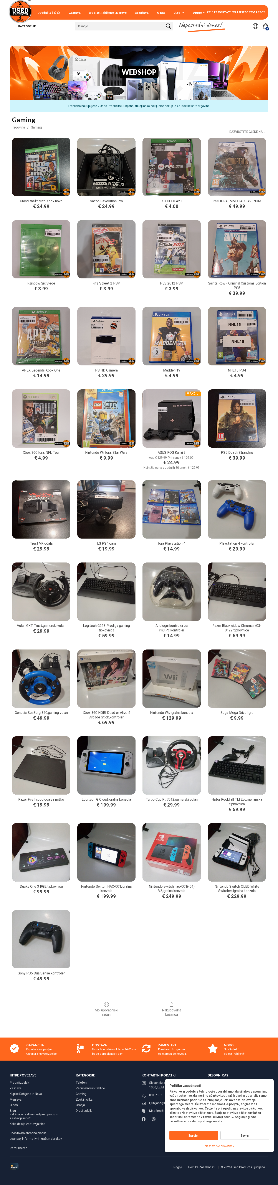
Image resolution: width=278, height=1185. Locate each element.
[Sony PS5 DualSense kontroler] (41, 939)
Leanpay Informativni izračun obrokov (36, 1138)
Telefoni (81, 1082)
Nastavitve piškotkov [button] (219, 1146)
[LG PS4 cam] (106, 509)
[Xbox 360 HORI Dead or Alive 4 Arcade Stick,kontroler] (106, 678)
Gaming (36, 127)
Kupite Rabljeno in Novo (108, 13)
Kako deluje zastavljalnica (27, 1124)
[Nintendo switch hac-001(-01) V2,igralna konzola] (171, 852)
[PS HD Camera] (106, 336)
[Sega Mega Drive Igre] (237, 678)
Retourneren (18, 1148)
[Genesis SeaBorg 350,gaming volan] (41, 678)
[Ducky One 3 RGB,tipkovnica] (41, 852)
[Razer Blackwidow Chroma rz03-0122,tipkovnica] (237, 591)
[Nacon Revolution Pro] (106, 167)
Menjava (142, 13)
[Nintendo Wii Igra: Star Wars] (106, 418)
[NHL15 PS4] (237, 336)
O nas (161, 13)
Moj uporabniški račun (106, 1012)
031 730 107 (157, 1095)
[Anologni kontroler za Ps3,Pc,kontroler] (171, 591)
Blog (177, 13)
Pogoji (178, 1167)
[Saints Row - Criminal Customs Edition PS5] (237, 249)
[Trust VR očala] (41, 509)
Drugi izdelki (84, 1110)
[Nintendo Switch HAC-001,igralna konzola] (106, 852)
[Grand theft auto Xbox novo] (41, 167)
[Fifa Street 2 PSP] (106, 249)
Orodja (80, 1105)
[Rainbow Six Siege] (41, 249)
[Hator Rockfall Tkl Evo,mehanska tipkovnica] (237, 765)
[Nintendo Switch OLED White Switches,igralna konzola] (237, 852)
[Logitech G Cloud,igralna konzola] (106, 765)
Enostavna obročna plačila (28, 1133)
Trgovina (18, 127)
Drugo (197, 13)
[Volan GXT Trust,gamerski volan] (41, 591)
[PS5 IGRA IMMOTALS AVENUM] (237, 167)
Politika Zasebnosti (202, 1167)
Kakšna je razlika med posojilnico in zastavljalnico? (34, 1116)
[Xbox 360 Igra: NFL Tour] (41, 418)
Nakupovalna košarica (171, 1012)
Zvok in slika (84, 1099)
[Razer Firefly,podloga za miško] (41, 765)
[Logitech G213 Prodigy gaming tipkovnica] (106, 591)
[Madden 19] (171, 336)
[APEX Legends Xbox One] (41, 336)
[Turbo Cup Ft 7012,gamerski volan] (171, 765)
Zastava (75, 13)
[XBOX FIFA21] (171, 167)
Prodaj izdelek (49, 13)
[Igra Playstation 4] (171, 509)
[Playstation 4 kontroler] (237, 509)
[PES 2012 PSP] (171, 249)
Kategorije (27, 26)
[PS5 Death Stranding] (237, 418)
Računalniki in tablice (90, 1088)
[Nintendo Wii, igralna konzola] (171, 678)
